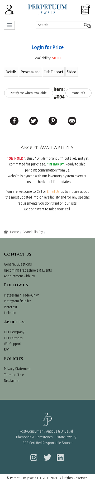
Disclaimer (12, 380)
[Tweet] (33, 120)
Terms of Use (14, 375)
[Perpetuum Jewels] (47, 9)
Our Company (14, 332)
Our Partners (13, 338)
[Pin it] (53, 120)
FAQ (7, 349)
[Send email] (72, 120)
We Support (12, 344)
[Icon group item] (33, 454)
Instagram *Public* (17, 301)
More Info (78, 93)
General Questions (18, 264)
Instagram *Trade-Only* (21, 295)
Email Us (53, 191)
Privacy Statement (17, 369)
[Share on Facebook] (14, 120)
